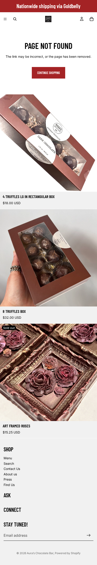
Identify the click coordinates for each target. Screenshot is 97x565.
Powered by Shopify (68, 553)
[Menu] (5, 19)
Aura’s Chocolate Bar (40, 553)
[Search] (15, 19)
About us (10, 474)
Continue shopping (48, 73)
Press (8, 479)
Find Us (9, 485)
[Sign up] (88, 535)
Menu (8, 458)
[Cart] (92, 19)
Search (9, 463)
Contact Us (12, 469)
